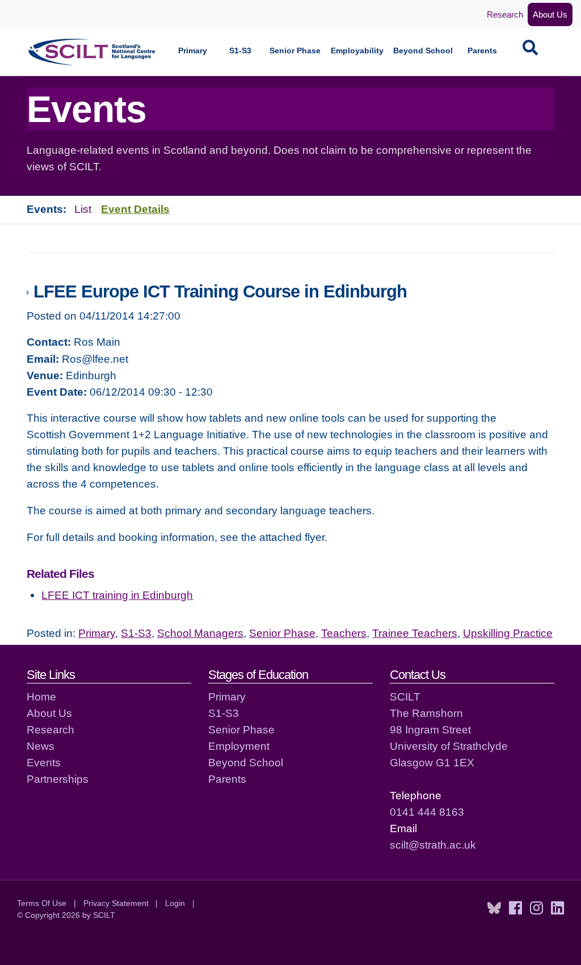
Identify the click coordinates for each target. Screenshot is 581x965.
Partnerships (58, 779)
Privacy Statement (116, 903)
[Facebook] (515, 908)
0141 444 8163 (427, 811)
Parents (482, 51)
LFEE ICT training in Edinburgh (117, 595)
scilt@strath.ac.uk (433, 844)
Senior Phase (295, 51)
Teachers (344, 633)
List (82, 209)
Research (505, 14)
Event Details (135, 209)
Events (44, 762)
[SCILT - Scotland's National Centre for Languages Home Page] (92, 52)
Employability (357, 51)
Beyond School (423, 51)
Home (41, 696)
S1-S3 (240, 51)
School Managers (200, 633)
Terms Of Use (41, 903)
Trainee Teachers (414, 633)
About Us (550, 14)
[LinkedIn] (557, 908)
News (40, 746)
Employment (239, 746)
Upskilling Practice (508, 633)
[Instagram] (536, 908)
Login (175, 903)
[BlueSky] (494, 908)
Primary (192, 51)
